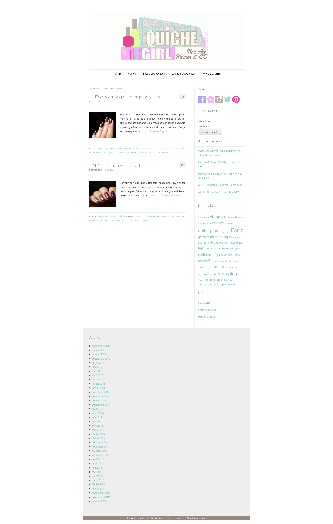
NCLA (223, 254)
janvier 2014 (99, 438)
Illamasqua (236, 237)
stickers (201, 280)
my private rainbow (137, 152)
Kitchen (132, 73)
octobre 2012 (99, 501)
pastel (201, 267)
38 (182, 96)
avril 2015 (97, 375)
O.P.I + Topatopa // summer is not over (220, 185)
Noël (201, 260)
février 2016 (98, 350)
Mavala (215, 248)
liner (226, 242)
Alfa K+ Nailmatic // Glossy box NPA (218, 192)
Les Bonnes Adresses (184, 73)
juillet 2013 (98, 463)
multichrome (119, 152)
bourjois (231, 217)
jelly (206, 242)
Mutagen (94, 221)
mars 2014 (98, 429)
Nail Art (117, 73)
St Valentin (228, 280)
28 (182, 165)
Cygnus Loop (139, 148)
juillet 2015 (98, 362)
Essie (237, 229)
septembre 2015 (101, 358)
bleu (224, 216)
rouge (208, 274)
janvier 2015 (99, 387)
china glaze (216, 222)
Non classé (116, 148)
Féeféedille (204, 302)
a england (203, 217)
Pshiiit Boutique (206, 316)
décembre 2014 (101, 392)
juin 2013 (97, 467)
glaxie (169, 148)
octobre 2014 (99, 400)
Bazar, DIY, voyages (154, 73)
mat (208, 248)
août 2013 (97, 459)
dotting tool (208, 230)
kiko (212, 242)
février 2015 (98, 383)
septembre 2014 (101, 404)
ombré (137, 221)
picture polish (217, 266)
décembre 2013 (101, 442)
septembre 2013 (101, 455)
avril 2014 (97, 425)
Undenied (166, 152)
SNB (215, 274)
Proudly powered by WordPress (145, 518)
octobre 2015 (99, 354)
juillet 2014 (98, 413)
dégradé (152, 148)
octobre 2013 (99, 450)
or (213, 260)
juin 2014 (97, 417)
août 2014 (97, 408)
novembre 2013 (101, 446)
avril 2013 (97, 476)
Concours (230, 223)
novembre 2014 (101, 396)
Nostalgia (154, 152)
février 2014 (98, 434)
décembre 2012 (101, 493)
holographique (97, 152)
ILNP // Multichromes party (116, 165)
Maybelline (224, 248)
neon (230, 254)
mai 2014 (97, 421)
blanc (215, 216)
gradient (179, 148)
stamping (227, 273)
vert (232, 284)
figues (161, 148)
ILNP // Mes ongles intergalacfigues (124, 96)
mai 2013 (97, 472)
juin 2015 (97, 367)
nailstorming (208, 254)
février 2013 (98, 484)
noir (237, 254)
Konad (219, 242)
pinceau (233, 267)
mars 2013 (98, 480)
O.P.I (207, 260)
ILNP (109, 152)
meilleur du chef (207, 309)
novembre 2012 (101, 497)
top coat (225, 284)
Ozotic (218, 260)
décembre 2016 (101, 346)
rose (200, 274)
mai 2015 (97, 371)
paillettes (230, 260)
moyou (235, 248)
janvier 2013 (99, 488)
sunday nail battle (208, 284)
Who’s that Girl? (211, 73)
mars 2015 (98, 379)
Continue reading (156, 131)
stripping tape (213, 280)
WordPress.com (195, 518)
